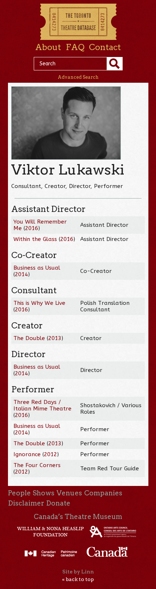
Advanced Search (78, 77)
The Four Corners (37, 465)
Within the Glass (35, 239)
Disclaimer (26, 503)
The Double (29, 338)
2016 (31, 228)
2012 (50, 454)
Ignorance (27, 454)
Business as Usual (36, 268)
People (19, 493)
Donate (58, 503)
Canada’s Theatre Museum (78, 516)
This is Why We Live (39, 303)
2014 (21, 274)
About (48, 47)
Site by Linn (78, 571)
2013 (54, 338)
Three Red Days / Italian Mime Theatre (42, 405)
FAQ (75, 47)
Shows (43, 493)
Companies (103, 493)
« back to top (78, 579)
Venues (69, 493)
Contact (105, 47)
